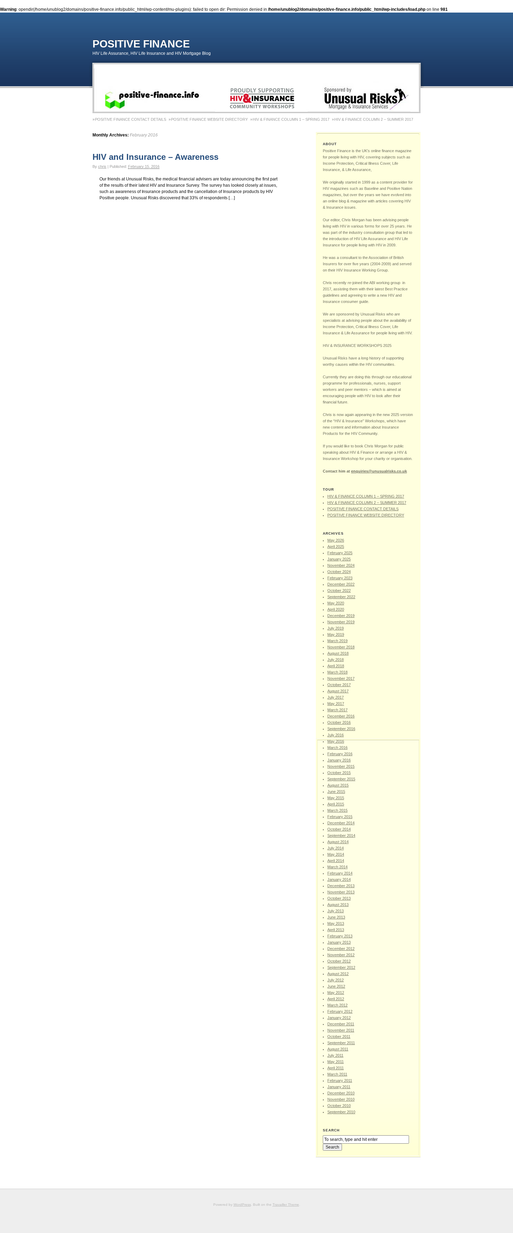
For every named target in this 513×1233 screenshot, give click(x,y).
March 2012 (337, 1005)
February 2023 (339, 578)
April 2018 (335, 666)
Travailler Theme (286, 1204)
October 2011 (338, 1036)
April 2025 (335, 546)
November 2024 (341, 565)
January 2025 (339, 559)
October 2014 (339, 829)
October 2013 (339, 898)
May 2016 (335, 741)
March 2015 (337, 810)
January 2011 (338, 1087)
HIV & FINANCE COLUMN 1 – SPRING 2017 (291, 119)
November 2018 (341, 647)
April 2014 (335, 861)
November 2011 (340, 1030)
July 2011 (335, 1055)
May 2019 (335, 634)
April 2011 (335, 1068)
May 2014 (335, 854)
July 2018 (335, 660)
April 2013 (335, 930)
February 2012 (339, 1011)
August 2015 (338, 785)
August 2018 (338, 653)
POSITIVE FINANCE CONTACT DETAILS (130, 119)
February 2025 (339, 553)
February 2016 (339, 754)
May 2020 (335, 603)
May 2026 (335, 540)
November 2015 (341, 766)
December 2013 (341, 886)
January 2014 (339, 879)
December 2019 (341, 616)
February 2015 (339, 817)
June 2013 (336, 917)
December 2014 (341, 823)
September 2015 (341, 779)
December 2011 (340, 1024)
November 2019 (341, 622)
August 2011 (337, 1049)
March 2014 (337, 867)
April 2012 (335, 999)
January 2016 (339, 760)
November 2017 (341, 678)
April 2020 (335, 609)
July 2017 (335, 697)
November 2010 (341, 1099)
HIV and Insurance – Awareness (155, 157)
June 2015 (336, 791)
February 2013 (339, 936)
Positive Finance (141, 44)
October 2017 (339, 685)
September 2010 (341, 1112)
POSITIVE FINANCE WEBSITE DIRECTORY (209, 119)
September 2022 (341, 597)
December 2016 (341, 716)
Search (331, 1130)
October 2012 (339, 961)
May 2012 (335, 992)
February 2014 (339, 873)
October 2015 (339, 773)
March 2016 (337, 747)
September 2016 (341, 729)
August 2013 (338, 905)
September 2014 (341, 835)
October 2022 (339, 590)
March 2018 (337, 672)
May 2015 (335, 798)
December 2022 (341, 584)
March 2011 (337, 1074)
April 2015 (335, 804)
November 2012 (341, 955)
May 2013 (335, 923)
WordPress (242, 1204)
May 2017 (335, 703)
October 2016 (339, 722)
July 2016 (335, 735)
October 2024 (339, 572)
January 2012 (339, 1018)
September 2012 (341, 967)
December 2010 (341, 1093)
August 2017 (338, 691)
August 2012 (338, 974)
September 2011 (341, 1043)
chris (102, 166)
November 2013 (341, 892)
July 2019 (335, 628)
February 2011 (339, 1080)
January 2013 (339, 942)
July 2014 (335, 848)
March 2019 (337, 641)
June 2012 (336, 986)
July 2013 (335, 911)
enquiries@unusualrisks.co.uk (379, 471)
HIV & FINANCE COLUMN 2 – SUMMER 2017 (373, 119)
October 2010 (339, 1106)
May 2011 (335, 1062)
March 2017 (337, 710)
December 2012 (341, 948)
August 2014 (338, 842)
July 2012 (335, 980)
